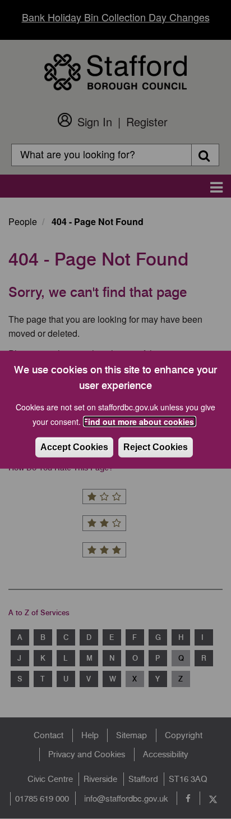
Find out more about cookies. (139, 421)
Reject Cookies (155, 447)
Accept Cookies (74, 447)
